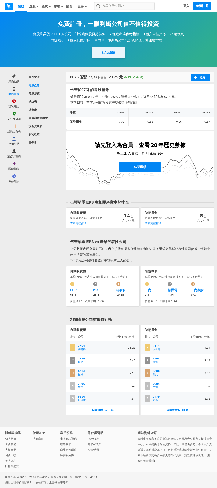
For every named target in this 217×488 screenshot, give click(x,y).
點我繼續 (108, 53)
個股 (21, 6)
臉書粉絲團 (67, 455)
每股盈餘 (34, 85)
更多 (81, 6)
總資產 (33, 109)
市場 (57, 6)
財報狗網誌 (12, 466)
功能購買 (38, 438)
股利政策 (34, 134)
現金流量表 (35, 126)
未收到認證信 (68, 438)
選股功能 (10, 444)
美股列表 (10, 460)
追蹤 (202, 77)
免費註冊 (202, 6)
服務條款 (93, 438)
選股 (32, 6)
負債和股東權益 (38, 118)
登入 (186, 6)
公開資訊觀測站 (166, 438)
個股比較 (10, 455)
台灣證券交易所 (188, 438)
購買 (69, 6)
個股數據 (10, 438)
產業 (45, 6)
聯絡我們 (65, 444)
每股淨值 (34, 93)
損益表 (33, 101)
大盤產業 (10, 449)
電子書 (33, 142)
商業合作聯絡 (68, 449)
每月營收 (34, 77)
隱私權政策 (95, 444)
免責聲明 (93, 449)
